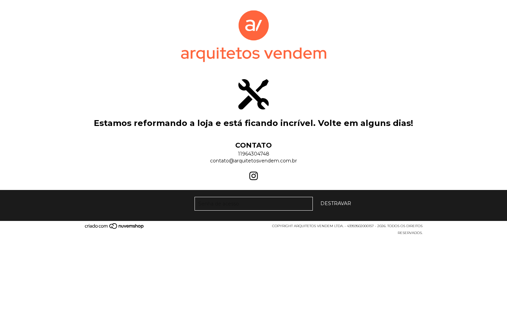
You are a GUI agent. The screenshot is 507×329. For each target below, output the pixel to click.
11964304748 (253, 154)
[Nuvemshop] (114, 228)
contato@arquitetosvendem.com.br (253, 161)
